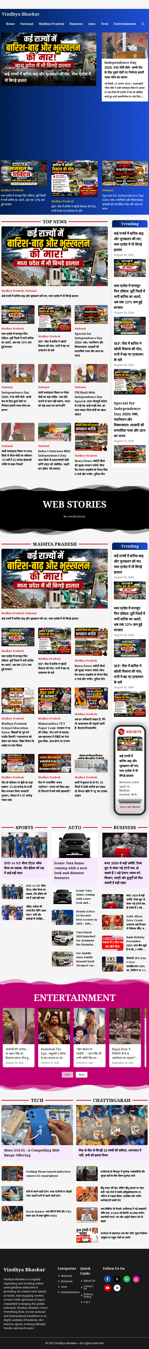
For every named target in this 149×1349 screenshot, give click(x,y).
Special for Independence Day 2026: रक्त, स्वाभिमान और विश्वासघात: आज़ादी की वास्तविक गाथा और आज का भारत (129, 419)
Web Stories (74, 504)
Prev (67, 1074)
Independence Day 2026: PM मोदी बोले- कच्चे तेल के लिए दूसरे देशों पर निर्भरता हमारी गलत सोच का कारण (16, 401)
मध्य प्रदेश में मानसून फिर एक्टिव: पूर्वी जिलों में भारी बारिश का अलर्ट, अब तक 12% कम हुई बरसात (23, 200)
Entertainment (125, 24)
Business (76, 24)
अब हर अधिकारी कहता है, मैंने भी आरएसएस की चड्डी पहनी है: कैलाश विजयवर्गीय (90, 723)
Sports (24, 827)
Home (10, 24)
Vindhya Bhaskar (21, 14)
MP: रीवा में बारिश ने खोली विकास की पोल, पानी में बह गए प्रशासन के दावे (53, 345)
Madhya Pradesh (51, 24)
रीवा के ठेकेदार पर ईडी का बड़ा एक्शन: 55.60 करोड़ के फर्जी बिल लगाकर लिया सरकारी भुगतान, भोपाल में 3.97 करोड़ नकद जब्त (17, 791)
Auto (91, 24)
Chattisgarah (111, 1100)
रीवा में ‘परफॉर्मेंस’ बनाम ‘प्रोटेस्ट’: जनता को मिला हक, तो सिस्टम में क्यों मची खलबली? (54, 786)
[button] (143, 24)
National (26, 24)
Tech (104, 24)
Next (81, 1074)
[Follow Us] (107, 1279)
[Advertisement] (74, 128)
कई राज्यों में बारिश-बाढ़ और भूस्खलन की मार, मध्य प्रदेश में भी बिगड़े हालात (39, 296)
